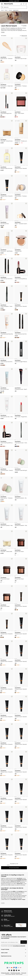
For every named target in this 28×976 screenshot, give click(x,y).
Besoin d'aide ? (7, 925)
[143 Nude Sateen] (17, 282)
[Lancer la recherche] (2, 7)
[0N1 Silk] (3, 254)
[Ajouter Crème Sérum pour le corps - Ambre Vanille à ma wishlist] (26, 38)
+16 (19, 171)
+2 (5, 473)
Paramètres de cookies (15, 972)
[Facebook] (9, 970)
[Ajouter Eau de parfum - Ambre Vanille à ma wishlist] (12, 66)
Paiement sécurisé (8, 910)
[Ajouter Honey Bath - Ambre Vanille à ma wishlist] (12, 531)
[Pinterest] (16, 970)
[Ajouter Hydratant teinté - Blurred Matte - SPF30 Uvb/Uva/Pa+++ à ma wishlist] (26, 148)
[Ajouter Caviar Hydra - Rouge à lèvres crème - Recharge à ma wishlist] (26, 397)
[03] (17, 254)
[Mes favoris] (23, 4)
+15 (5, 337)
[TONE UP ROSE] (17, 89)
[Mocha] (15, 337)
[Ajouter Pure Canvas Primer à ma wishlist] (12, 203)
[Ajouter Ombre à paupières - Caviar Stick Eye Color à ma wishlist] (12, 286)
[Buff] (15, 144)
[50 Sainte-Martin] (4, 582)
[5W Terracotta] (15, 692)
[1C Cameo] (3, 199)
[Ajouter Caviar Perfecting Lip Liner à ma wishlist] (12, 93)
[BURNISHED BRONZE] (4, 282)
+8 (5, 309)
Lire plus (2, 32)
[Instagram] (11, 970)
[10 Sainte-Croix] (16, 582)
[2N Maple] (15, 803)
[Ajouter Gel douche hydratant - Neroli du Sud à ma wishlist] (12, 505)
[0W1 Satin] (4, 254)
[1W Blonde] (15, 830)
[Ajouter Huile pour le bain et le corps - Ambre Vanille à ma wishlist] (12, 148)
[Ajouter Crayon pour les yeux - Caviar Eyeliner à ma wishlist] (26, 423)
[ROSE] (15, 116)
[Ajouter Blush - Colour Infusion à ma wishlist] (26, 93)
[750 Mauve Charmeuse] (15, 282)
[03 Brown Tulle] (3, 116)
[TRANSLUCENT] (18, 89)
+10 (5, 282)
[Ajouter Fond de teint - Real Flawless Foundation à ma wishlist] (12, 231)
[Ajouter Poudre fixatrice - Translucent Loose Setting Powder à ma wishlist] (12, 38)
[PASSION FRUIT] (17, 116)
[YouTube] (19, 970)
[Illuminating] (3, 227)
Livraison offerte (7, 915)
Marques (10, 10)
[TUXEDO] (15, 446)
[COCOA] (18, 446)
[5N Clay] (16, 309)
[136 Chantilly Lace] (16, 282)
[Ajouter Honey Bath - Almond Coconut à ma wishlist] (12, 121)
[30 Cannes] (3, 582)
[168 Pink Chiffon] (18, 282)
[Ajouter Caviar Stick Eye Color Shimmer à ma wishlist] (12, 259)
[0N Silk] (16, 637)
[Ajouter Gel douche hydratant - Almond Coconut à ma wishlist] (26, 478)
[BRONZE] (17, 446)
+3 (19, 254)
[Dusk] (16, 144)
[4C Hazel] (15, 747)
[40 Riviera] (17, 582)
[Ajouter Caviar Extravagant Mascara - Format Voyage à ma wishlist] (26, 341)
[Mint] (18, 199)
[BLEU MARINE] (16, 446)
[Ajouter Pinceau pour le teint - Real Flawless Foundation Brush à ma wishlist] (26, 369)
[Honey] (15, 89)
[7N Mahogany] (17, 309)
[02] (15, 254)
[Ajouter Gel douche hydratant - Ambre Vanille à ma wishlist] (26, 505)
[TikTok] (14, 970)
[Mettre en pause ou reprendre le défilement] (1, 1)
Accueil (2, 10)
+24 (5, 254)
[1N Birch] (4, 199)
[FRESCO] (16, 116)
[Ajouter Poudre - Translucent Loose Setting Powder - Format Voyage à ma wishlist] (26, 203)
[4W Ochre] (15, 720)
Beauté (6, 10)
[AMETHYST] (16, 337)
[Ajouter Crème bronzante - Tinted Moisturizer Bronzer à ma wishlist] (12, 450)
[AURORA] (3, 282)
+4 (5, 116)
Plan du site (23, 972)
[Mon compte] (21, 4)
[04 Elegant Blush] (4, 116)
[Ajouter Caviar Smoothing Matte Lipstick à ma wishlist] (26, 259)
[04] (18, 254)
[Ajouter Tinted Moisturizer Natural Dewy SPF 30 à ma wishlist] (12, 314)
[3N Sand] (15, 309)
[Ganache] (17, 144)
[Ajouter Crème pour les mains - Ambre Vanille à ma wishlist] (12, 397)
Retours (5, 919)
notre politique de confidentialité (19, 945)
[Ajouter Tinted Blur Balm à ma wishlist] (26, 231)
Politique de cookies (5, 972)
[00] (16, 254)
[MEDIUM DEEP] (16, 89)
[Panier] (26, 4)
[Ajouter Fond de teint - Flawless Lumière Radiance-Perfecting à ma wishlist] (26, 121)
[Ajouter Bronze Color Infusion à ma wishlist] (26, 531)
